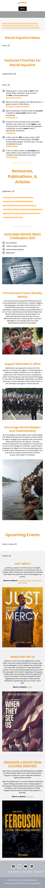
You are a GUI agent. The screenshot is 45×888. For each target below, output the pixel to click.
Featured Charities (14, 23)
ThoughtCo (11, 133)
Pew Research (12, 117)
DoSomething (12, 146)
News (4, 23)
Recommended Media (31, 28)
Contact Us (38, 872)
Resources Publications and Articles (20, 24)
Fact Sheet (25, 23)
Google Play (30, 580)
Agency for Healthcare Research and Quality (22, 213)
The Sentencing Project (13, 217)
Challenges (25, 25)
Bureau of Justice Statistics (17, 106)
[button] (13, 866)
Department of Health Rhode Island (18, 201)
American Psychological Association (18, 197)
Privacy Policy (27, 872)
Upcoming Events (15, 28)
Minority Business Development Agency (19, 205)
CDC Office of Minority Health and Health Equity (23, 209)
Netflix (29, 687)
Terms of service (14, 872)
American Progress (13, 98)
